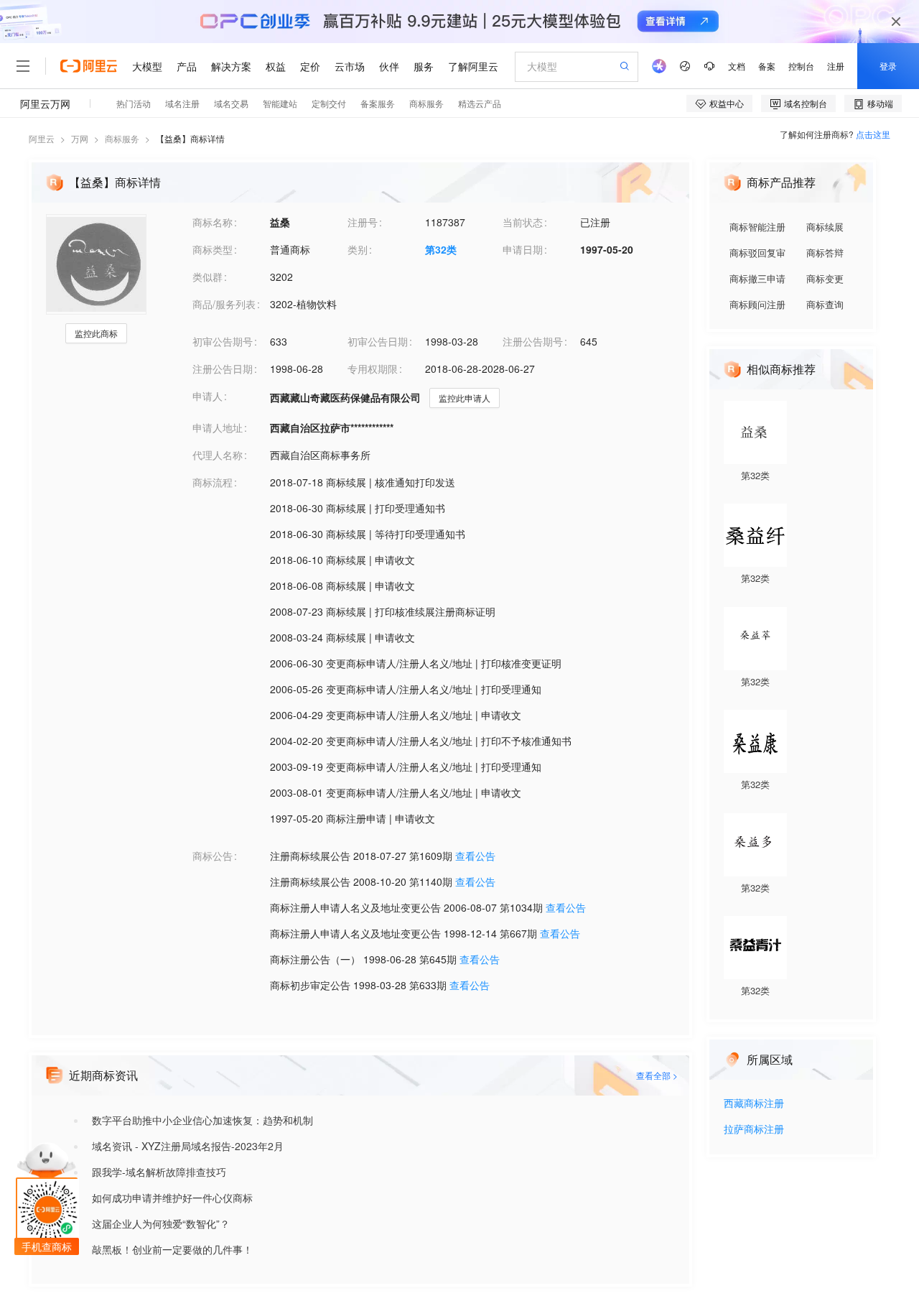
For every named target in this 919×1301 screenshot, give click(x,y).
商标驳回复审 (757, 252)
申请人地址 (217, 427)
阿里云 (42, 138)
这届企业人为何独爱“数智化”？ (161, 1223)
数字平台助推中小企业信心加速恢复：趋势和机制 (202, 1120)
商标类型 (212, 249)
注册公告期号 (533, 341)
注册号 (362, 222)
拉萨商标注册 (754, 1129)
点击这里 (873, 134)
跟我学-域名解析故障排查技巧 (159, 1172)
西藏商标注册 (754, 1103)
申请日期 (523, 249)
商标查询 (825, 304)
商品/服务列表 (224, 304)
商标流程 (212, 482)
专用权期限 (372, 368)
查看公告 (475, 855)
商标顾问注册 (757, 304)
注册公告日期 (222, 368)
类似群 (207, 276)
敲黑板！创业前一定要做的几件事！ (172, 1249)
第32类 (441, 249)
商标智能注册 (757, 226)
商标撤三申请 (757, 278)
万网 (79, 138)
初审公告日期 (377, 341)
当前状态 (523, 222)
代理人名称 (217, 455)
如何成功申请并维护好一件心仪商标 (172, 1197)
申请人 (207, 396)
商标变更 (825, 278)
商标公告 (212, 855)
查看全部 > (657, 1075)
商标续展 (825, 226)
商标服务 (122, 138)
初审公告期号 (222, 341)
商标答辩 (825, 252)
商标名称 (212, 222)
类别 (357, 249)
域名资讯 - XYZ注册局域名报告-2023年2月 (188, 1146)
